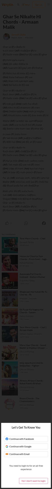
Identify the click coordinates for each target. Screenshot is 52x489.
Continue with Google (20, 446)
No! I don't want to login (33, 480)
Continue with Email (19, 454)
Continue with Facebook (21, 438)
